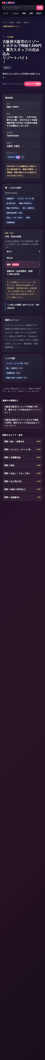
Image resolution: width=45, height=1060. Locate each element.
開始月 (39, 13)
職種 (24, 13)
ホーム (5, 22)
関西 (11, 22)
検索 (40, 7)
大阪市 (26, 22)
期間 (31, 13)
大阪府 (18, 22)
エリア (5, 13)
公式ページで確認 (33, 84)
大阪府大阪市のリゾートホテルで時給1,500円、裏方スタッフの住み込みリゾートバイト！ (12, 26)
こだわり (15, 13)
